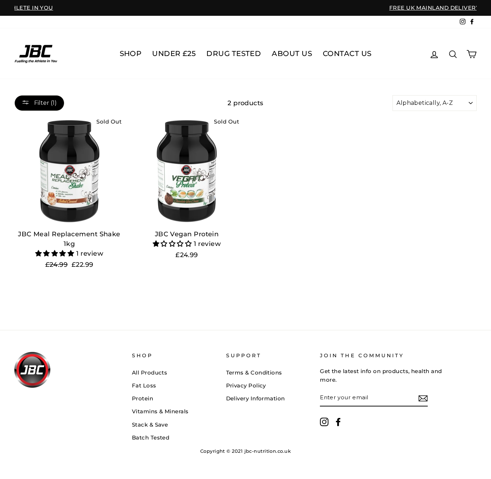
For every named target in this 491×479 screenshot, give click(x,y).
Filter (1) (45, 102)
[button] (55, 253)
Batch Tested (150, 437)
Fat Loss (144, 385)
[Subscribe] (423, 398)
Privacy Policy (246, 385)
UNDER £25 (174, 53)
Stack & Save (150, 424)
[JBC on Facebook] (338, 421)
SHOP (131, 53)
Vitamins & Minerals (160, 411)
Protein (142, 398)
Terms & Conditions (254, 372)
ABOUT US (292, 53)
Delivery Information (255, 398)
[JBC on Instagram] (324, 421)
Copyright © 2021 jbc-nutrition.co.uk (245, 451)
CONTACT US (347, 53)
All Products (149, 372)
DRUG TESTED (233, 53)
